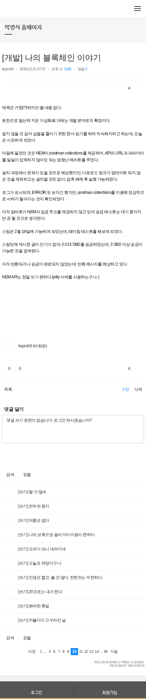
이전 (31, 651)
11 (81, 651)
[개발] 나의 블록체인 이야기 (51, 57)
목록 (8, 389)
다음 (114, 651)
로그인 (36, 692)
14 (96, 651)
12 (86, 651)
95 (106, 651)
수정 (125, 389)
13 (91, 651)
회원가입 (109, 692)
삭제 (138, 389)
